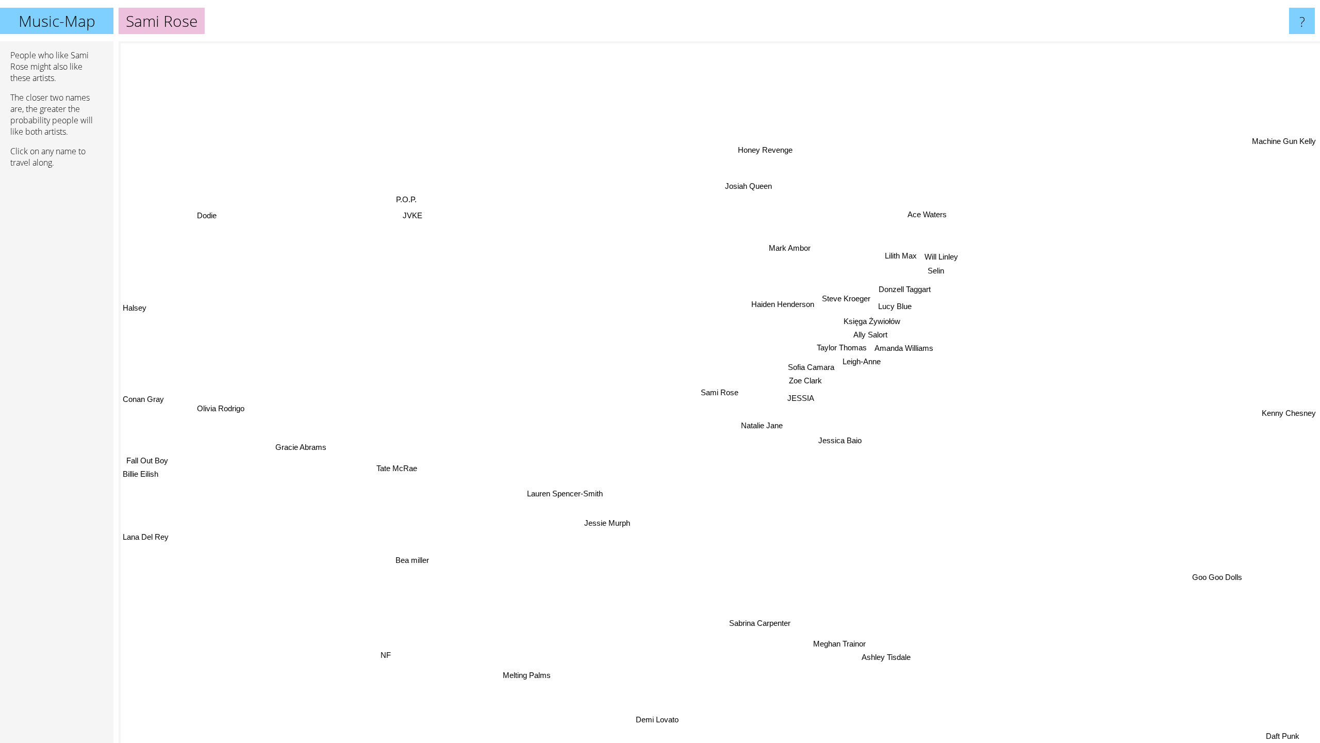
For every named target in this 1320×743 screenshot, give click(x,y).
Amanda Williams (903, 347)
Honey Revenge (764, 150)
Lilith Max (899, 255)
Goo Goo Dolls (1209, 584)
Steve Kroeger (845, 297)
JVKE (412, 216)
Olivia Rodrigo (220, 409)
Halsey (134, 309)
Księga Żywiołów (872, 320)
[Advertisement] (56, 334)
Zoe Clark (805, 380)
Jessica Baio (840, 440)
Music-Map (57, 20)
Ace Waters (930, 215)
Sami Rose (719, 392)
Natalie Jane (762, 425)
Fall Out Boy (147, 463)
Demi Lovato (668, 720)
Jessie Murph (608, 523)
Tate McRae (394, 464)
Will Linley (939, 256)
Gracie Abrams (298, 439)
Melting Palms (529, 675)
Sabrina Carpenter (776, 623)
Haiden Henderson (782, 304)
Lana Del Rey (146, 537)
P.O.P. (408, 198)
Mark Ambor (790, 248)
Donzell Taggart (904, 288)
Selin (935, 269)
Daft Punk (1284, 736)
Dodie (206, 215)
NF (381, 652)
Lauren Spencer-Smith (564, 493)
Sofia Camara (811, 367)
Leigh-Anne (861, 361)
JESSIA (800, 398)
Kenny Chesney (1289, 405)
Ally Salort (870, 334)
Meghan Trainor (850, 642)
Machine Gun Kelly (1284, 141)
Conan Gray (143, 399)
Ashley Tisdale (898, 656)
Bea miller (413, 560)
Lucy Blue (895, 305)
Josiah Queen (747, 186)
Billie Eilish (140, 476)
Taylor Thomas (842, 347)
